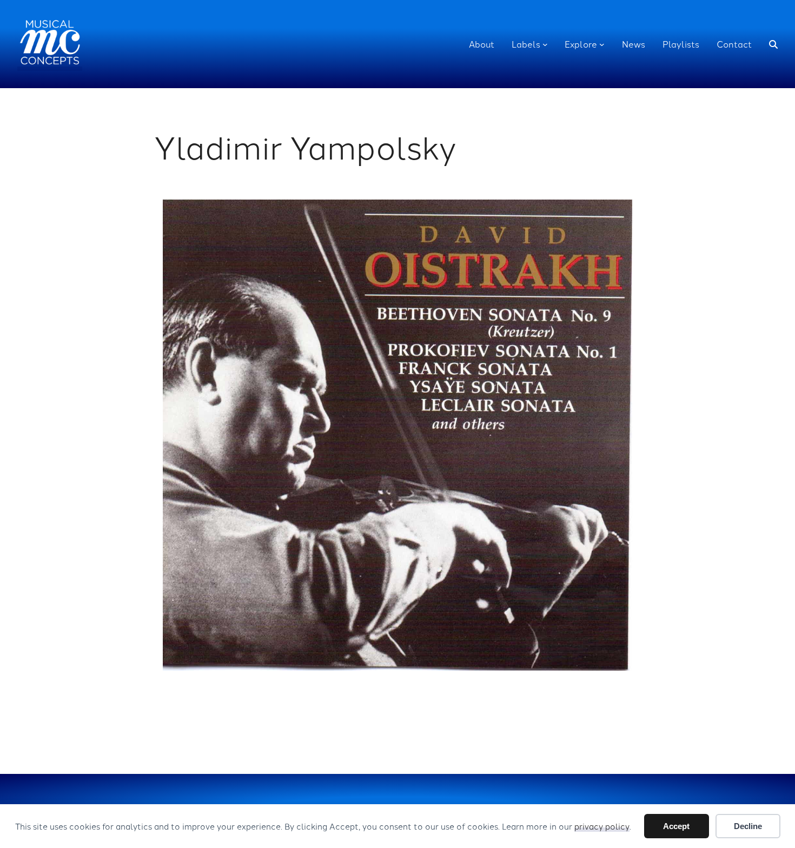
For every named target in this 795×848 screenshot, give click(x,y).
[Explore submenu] (602, 44)
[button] (773, 44)
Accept (676, 826)
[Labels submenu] (545, 44)
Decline (748, 826)
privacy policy (602, 826)
